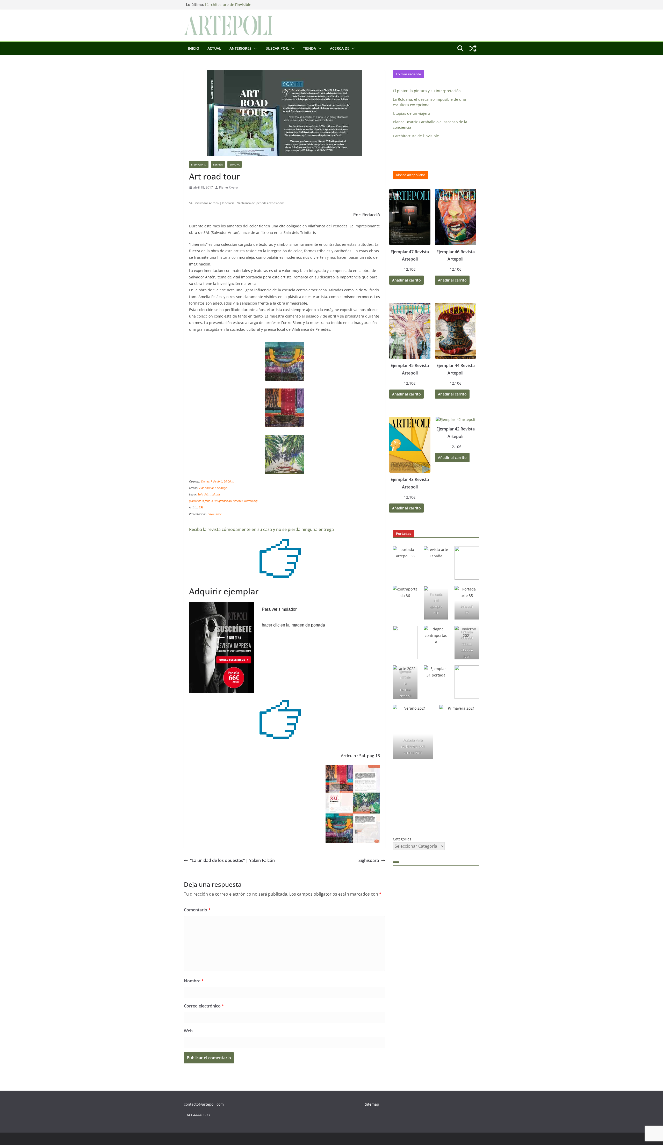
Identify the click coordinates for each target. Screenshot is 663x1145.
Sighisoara (368, 860)
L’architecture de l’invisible (228, 5)
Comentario (197, 910)
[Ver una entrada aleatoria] (473, 48)
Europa (234, 164)
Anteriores (240, 48)
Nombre (194, 981)
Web (188, 1031)
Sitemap (372, 1104)
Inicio (193, 48)
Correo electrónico (204, 1006)
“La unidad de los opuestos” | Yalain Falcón (232, 860)
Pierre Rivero (228, 187)
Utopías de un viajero (411, 113)
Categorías (402, 839)
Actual (214, 48)
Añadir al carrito (406, 280)
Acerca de (339, 48)
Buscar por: (277, 48)
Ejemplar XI (198, 164)
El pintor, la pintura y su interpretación (427, 90)
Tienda (309, 48)
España (218, 164)
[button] (254, 48)
